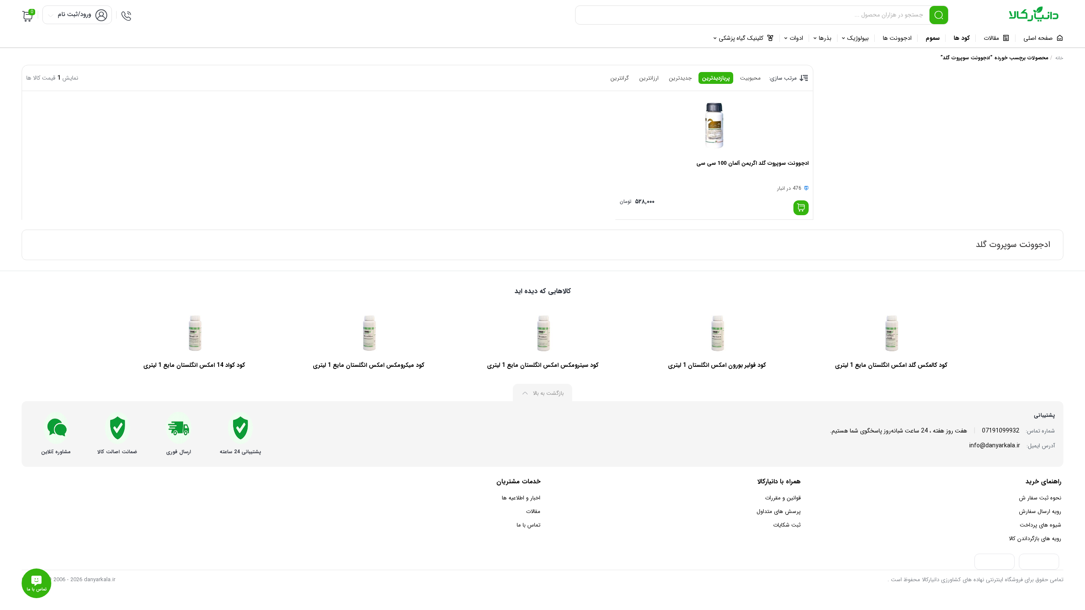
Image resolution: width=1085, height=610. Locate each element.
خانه (1059, 58)
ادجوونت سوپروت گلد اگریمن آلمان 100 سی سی (752, 163)
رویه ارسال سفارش (1040, 511)
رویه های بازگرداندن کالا (1035, 538)
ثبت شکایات (787, 525)
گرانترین (619, 78)
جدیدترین (680, 78)
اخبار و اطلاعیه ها (521, 498)
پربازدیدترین (716, 78)
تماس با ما (528, 525)
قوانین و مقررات (783, 498)
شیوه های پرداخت (1040, 525)
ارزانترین (649, 78)
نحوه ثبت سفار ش (1040, 498)
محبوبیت (750, 78)
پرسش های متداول (779, 511)
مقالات (533, 511)
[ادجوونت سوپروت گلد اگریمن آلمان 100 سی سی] (714, 124)
